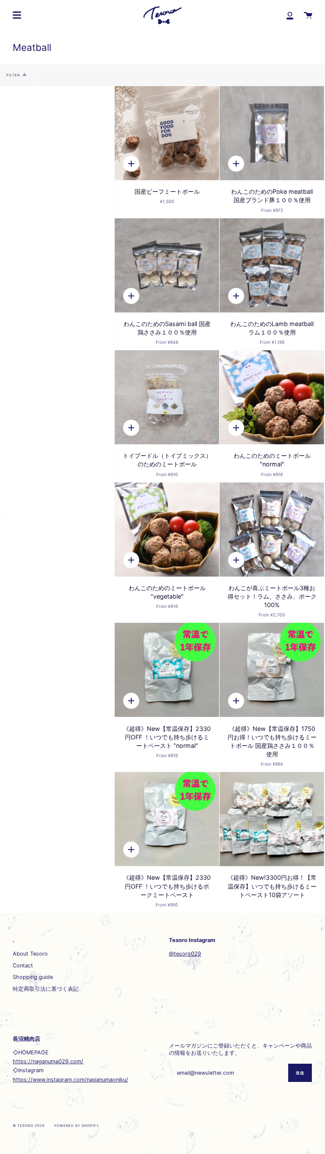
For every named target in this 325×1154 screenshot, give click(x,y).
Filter (13, 75)
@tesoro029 (185, 954)
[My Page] (290, 15)
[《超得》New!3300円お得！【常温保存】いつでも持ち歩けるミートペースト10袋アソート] (272, 819)
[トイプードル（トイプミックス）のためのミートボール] (167, 397)
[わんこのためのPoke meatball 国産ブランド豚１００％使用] (272, 133)
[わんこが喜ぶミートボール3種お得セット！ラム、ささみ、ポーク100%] (272, 529)
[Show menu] (17, 15)
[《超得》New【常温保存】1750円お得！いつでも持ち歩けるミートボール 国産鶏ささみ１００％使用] (272, 670)
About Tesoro (30, 954)
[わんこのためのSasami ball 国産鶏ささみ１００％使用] (167, 265)
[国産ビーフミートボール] (167, 133)
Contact (23, 965)
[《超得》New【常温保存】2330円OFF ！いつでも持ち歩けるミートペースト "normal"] (167, 670)
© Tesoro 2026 (28, 1125)
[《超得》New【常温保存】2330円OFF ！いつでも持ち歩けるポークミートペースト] (167, 819)
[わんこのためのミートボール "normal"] (272, 397)
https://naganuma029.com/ (48, 1061)
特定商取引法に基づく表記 (46, 989)
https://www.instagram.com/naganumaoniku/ (70, 1079)
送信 (300, 1072)
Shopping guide (33, 977)
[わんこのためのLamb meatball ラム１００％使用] (272, 265)
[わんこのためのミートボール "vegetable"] (167, 529)
